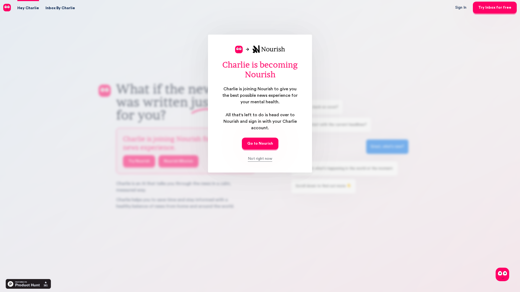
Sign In (460, 7)
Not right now (260, 159)
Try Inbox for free (494, 7)
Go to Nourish (260, 143)
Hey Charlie (28, 8)
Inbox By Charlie (60, 8)
